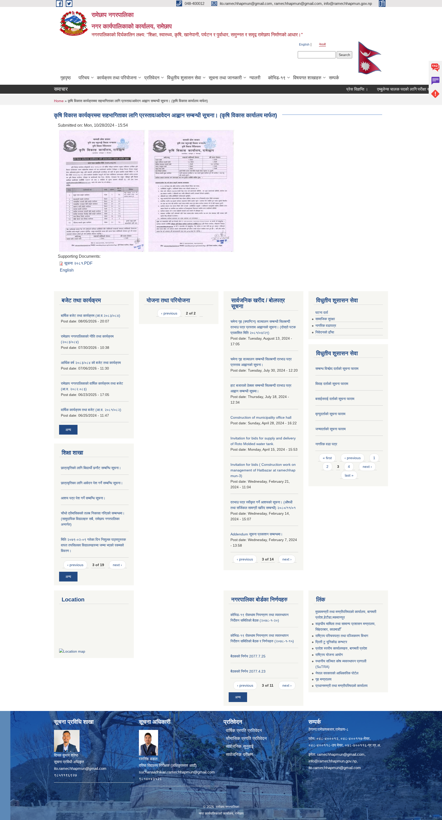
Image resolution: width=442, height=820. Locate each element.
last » (349, 475)
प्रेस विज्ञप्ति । (341, 89)
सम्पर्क (334, 77)
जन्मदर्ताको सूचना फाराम (330, 429)
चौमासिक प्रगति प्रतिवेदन (246, 738)
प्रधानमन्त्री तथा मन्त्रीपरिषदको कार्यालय (341, 686)
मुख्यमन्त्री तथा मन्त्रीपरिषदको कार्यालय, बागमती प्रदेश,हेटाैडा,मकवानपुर (345, 614)
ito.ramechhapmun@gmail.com (334, 767)
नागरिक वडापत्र (325, 325)
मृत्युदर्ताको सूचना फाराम (330, 414)
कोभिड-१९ (276, 77)
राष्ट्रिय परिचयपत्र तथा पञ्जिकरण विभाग (341, 636)
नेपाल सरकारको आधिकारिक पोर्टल (336, 673)
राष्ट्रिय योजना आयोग (329, 655)
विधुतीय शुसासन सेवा (184, 77)
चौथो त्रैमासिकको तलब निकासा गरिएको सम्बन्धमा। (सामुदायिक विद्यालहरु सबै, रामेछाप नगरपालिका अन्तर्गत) (93, 518)
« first (327, 458)
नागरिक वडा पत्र (326, 444)
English (304, 44)
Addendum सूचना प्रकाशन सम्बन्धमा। (256, 534)
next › (117, 565)
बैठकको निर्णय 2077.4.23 (248, 671)
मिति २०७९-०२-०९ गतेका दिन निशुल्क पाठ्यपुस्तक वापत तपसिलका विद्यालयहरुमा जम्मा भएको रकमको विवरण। (93, 545)
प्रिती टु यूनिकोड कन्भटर (331, 642)
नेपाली (322, 44)
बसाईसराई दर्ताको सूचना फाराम (334, 399)
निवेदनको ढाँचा (324, 332)
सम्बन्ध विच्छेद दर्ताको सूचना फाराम (336, 368)
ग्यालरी (254, 77)
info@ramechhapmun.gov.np (332, 761)
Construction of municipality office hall (260, 417)
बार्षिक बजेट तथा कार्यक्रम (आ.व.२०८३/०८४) (90, 316)
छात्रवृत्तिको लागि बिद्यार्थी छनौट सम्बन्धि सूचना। (91, 468)
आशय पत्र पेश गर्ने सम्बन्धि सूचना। (83, 498)
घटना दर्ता (321, 312)
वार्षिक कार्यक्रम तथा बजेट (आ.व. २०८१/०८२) (91, 410)
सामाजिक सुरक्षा (325, 319)
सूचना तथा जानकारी (225, 77)
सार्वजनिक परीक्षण (239, 754)
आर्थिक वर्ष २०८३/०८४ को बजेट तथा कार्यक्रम (91, 363)
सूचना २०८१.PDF (78, 263)
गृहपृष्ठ (65, 77)
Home (59, 101)
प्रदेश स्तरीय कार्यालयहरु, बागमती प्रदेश (341, 648)
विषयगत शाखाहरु (307, 77)
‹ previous (75, 565)
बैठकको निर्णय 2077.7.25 (248, 656)
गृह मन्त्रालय (323, 679)
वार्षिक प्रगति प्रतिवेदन (244, 730)
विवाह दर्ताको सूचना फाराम (331, 384)
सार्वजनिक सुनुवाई (239, 746)
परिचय (84, 77)
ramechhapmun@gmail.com (340, 754)
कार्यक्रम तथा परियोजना (117, 77)
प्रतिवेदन (151, 77)
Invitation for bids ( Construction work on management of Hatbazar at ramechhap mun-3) (263, 470)
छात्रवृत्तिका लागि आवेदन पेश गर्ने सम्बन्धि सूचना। (92, 483)
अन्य (68, 430)
